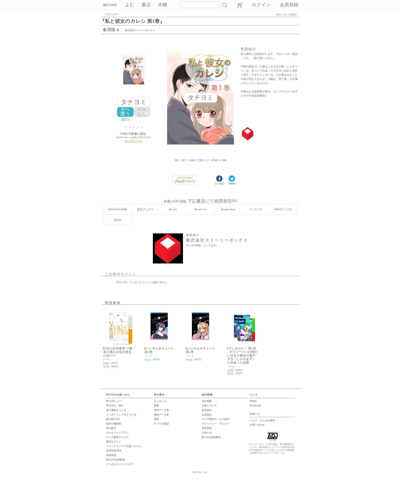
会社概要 (207, 401)
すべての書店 (161, 423)
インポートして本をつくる (121, 414)
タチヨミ (134, 101)
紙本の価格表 (113, 423)
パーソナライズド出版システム (123, 446)
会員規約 (207, 414)
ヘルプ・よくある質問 (262, 420)
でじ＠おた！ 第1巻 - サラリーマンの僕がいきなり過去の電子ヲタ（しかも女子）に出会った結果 (242, 355)
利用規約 (207, 410)
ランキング (160, 401)
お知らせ (207, 432)
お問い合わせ (257, 424)
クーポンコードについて (120, 464)
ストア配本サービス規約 (215, 419)
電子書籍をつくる (116, 410)
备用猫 (109, 29)
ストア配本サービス (117, 437)
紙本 (156, 419)
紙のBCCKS (113, 419)
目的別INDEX (113, 450)
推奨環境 (111, 455)
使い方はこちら (133, 141)
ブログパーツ (184, 180)
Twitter (253, 401)
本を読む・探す (115, 405)
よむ (130, 4)
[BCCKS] (111, 5)
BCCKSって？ (114, 401)
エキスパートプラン (117, 432)
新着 (156, 405)
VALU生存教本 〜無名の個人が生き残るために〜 (117, 352)
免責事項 (207, 428)
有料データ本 (161, 410)
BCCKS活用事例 (115, 459)
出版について (209, 405)
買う (125, 112)
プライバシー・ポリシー (215, 423)
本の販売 (111, 428)
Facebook (255, 405)
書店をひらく (113, 441)
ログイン (261, 4)
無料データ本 (161, 414)
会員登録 (289, 4)
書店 (146, 4)
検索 (224, 4)
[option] (118, 338)
